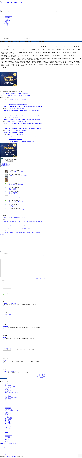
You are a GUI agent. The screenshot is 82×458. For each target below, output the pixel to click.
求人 (3, 440)
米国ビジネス (19, 99)
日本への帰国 (7, 20)
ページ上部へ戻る (3, 378)
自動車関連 (24, 99)
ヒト (3, 26)
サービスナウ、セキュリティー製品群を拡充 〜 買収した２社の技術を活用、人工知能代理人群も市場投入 (22, 123)
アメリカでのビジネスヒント (10, 386)
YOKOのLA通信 (8, 407)
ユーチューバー (6, 360)
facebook (4, 454)
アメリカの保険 (8, 396)
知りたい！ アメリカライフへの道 (11, 410)
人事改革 (6, 388)
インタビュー (7, 436)
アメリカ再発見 (8, 419)
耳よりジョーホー (6, 439)
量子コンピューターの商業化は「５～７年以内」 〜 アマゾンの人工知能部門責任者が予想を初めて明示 (22, 106)
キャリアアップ (8, 437)
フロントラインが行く (9, 418)
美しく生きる (5, 326)
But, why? (6, 391)
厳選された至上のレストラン (10, 431)
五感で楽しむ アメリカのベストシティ (10, 371)
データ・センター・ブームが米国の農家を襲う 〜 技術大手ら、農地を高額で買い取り (19, 141)
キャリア (4, 28)
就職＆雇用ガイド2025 (7, 314)
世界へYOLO (7, 420)
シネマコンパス (8, 426)
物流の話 (6, 389)
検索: (1, 11)
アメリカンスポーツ (8, 435)
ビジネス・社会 (6, 383)
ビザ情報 (6, 19)
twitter (4, 453)
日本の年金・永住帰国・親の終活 (11, 397)
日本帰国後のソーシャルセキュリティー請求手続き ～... (20, 175)
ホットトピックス (6, 441)
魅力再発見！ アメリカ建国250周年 (9, 303)
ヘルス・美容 (5, 22)
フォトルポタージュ (8, 421)
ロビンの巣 (7, 427)
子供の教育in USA (8, 409)
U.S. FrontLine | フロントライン (11, 456)
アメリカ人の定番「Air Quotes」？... (16, 201)
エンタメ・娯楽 (6, 25)
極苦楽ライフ (7, 400)
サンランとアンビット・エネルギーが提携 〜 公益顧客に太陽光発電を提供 (14, 93)
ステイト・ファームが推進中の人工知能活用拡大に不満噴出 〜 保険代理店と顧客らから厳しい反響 (21, 119)
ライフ (4, 18)
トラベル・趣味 (6, 23)
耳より (4, 27)
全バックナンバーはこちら (41, 278)
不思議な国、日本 (8, 390)
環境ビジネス (5, 44)
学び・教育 (5, 21)
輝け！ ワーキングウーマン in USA (11, 392)
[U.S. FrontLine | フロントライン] (12, 2)
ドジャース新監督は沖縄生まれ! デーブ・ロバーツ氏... (19, 197)
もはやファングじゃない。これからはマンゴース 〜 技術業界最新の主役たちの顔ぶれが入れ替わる (21, 115)
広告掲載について (6, 447)
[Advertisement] (20, 7)
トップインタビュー (8, 16)
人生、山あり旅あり (8, 417)
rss (3, 452)
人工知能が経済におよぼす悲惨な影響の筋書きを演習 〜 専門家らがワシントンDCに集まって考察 (21, 110)
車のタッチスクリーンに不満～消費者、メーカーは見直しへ (14, 132)
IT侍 (6, 384)
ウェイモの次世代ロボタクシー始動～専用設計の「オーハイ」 (14, 217)
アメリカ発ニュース (12, 99)
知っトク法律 (7, 395)
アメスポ (6, 432)
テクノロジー (7, 17)
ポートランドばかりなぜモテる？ (11, 399)
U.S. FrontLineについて (7, 446)
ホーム (4, 445)
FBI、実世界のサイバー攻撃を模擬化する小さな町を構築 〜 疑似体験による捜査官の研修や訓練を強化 (22, 128)
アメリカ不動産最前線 (9, 403)
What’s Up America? (8, 385)
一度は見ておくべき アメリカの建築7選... (17, 171)
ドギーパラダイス (8, 398)
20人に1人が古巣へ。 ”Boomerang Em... (16, 184)
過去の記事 (2, 234)
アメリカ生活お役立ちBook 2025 (9, 348)
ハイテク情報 (19, 104)
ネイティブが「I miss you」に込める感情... (17, 209)
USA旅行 (6, 24)
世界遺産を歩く (8, 423)
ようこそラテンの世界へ (9, 422)
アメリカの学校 (8, 408)
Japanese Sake (5, 337)
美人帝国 (6, 414)
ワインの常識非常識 (8, 428)
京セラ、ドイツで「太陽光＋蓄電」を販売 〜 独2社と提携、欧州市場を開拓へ (15, 95)
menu (1, 10)
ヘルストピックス (8, 413)
